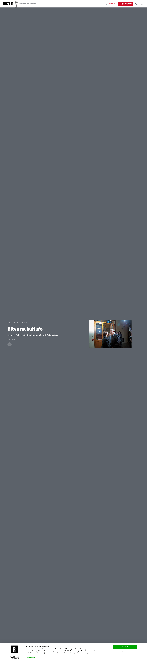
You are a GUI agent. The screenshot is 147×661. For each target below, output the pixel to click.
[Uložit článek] (9, 344)
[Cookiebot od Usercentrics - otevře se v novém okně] (14, 657)
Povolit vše (125, 647)
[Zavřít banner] (141, 645)
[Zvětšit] (110, 334)
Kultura (9, 323)
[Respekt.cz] (8, 3)
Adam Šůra (11, 339)
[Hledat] (136, 4)
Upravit (124, 652)
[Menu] (142, 4)
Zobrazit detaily (30, 657)
